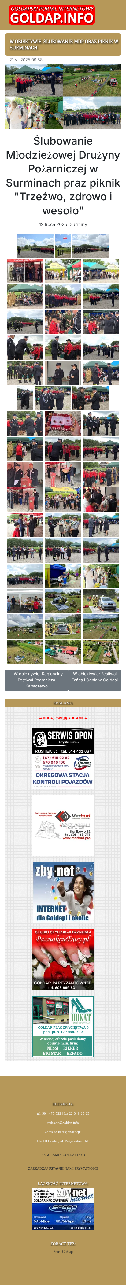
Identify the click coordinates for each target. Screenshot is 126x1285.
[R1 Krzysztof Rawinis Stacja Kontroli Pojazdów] (63, 758)
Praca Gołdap (63, 1252)
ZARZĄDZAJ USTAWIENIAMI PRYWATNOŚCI (63, 1168)
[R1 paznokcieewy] (63, 959)
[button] (109, 15)
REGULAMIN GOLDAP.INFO (63, 1155)
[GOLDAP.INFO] (52, 14)
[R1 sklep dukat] (63, 1027)
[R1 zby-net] (63, 892)
